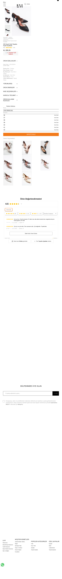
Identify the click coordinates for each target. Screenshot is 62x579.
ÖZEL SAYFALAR (54, 541)
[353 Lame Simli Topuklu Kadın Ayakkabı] (45, 163)
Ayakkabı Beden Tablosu (20, 541)
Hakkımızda (5, 542)
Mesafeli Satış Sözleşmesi (8, 544)
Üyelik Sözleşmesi (6, 546)
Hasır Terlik (33, 545)
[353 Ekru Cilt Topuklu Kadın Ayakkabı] (27, 178)
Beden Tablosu (10, 106)
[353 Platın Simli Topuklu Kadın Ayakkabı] (27, 163)
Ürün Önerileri (8, 87)
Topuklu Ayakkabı (52, 549)
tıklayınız (20, 404)
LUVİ (4, 540)
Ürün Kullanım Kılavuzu (8, 100)
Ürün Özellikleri (9, 61)
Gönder (55, 393)
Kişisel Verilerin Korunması (8, 548)
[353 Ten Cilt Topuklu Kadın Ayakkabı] (27, 148)
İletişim (16, 543)
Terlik (32, 543)
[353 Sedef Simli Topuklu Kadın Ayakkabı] (8, 178)
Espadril (50, 543)
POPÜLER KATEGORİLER (39, 541)
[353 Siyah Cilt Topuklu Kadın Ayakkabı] (45, 148)
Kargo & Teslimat (9, 95)
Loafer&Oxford (52, 547)
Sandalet (32, 547)
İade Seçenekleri (9, 91)
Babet (50, 545)
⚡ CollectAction (54, 238)
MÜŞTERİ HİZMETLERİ (22, 539)
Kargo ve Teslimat (18, 547)
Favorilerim (17, 551)
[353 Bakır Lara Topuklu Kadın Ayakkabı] (8, 163)
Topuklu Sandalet (34, 549)
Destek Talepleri (18, 549)
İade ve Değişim (6, 550)
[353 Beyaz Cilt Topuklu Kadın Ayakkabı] (8, 148)
